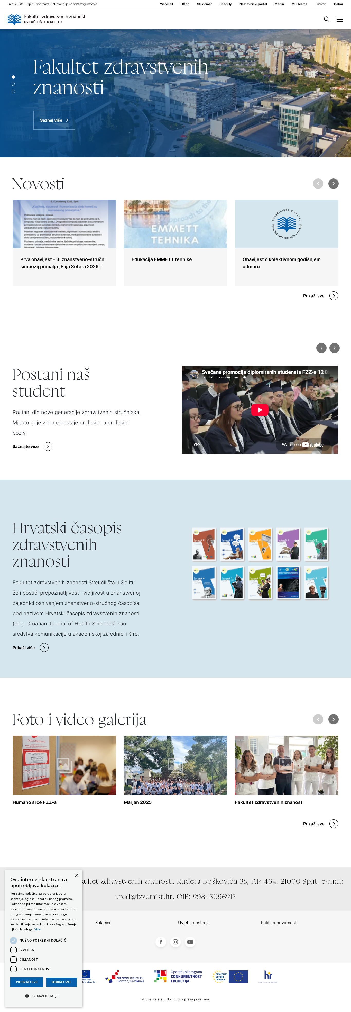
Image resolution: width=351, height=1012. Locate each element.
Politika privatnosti (279, 922)
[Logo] (47, 18)
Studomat (204, 4)
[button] (333, 183)
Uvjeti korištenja (194, 922)
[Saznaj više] (175, 93)
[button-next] (334, 348)
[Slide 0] (13, 77)
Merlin (279, 4)
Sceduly (226, 4)
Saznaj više (51, 120)
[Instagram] (175, 942)
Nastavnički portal (253, 4)
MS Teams (299, 4)
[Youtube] (190, 942)
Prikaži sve (313, 295)
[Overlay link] (64, 243)
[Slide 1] (13, 84)
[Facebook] (160, 942)
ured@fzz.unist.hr (144, 896)
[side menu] (340, 19)
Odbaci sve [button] (61, 982)
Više (37, 929)
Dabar (338, 4)
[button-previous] (321, 348)
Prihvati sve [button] (27, 982)
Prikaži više (24, 647)
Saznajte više (26, 446)
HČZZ (185, 4)
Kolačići (102, 922)
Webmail (166, 4)
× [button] (76, 875)
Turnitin (320, 4)
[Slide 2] (13, 91)
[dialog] (43, 938)
